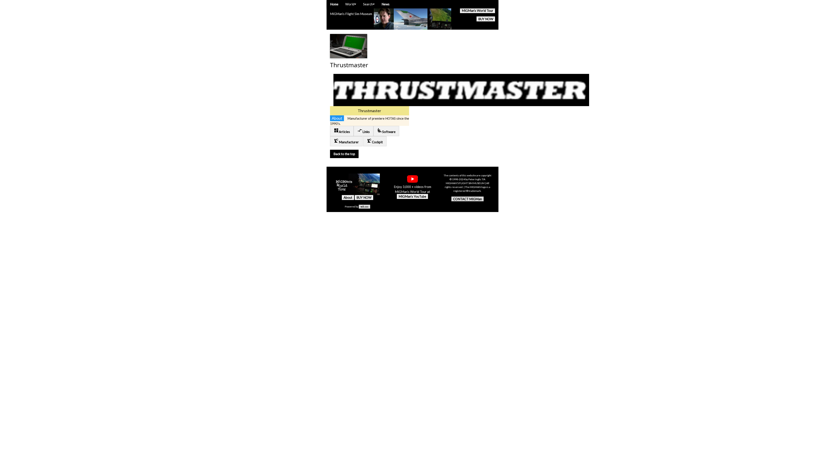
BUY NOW (485, 19)
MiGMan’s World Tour (477, 10)
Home (334, 4)
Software (386, 131)
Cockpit (375, 141)
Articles (342, 131)
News (386, 4)
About (348, 197)
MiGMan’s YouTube (412, 196)
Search (368, 4)
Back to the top (344, 154)
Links (363, 131)
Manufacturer (346, 141)
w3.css (364, 206)
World (349, 4)
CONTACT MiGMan (467, 199)
